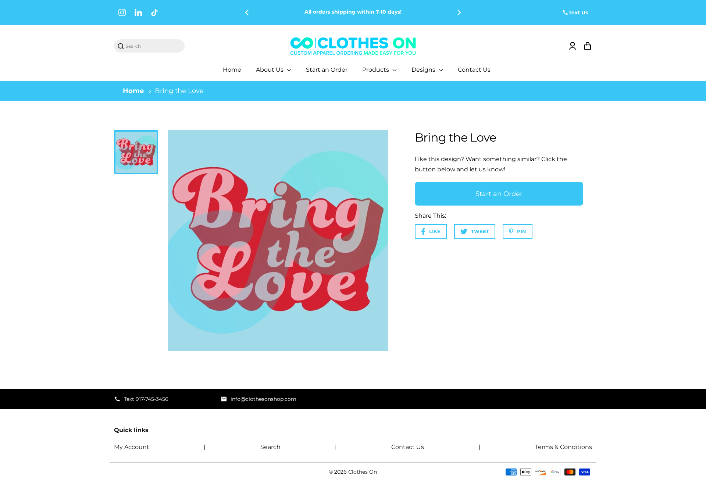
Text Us (578, 12)
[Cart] (587, 46)
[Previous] (247, 12)
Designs (424, 69)
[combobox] (153, 46)
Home (232, 69)
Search (270, 446)
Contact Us (474, 69)
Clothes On (362, 471)
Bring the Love (179, 91)
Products (376, 69)
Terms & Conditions (563, 446)
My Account (131, 446)
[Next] (458, 12)
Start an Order (326, 69)
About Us (270, 69)
